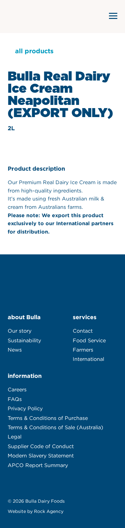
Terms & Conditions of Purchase (48, 418)
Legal (14, 436)
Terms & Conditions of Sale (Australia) (55, 427)
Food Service (89, 340)
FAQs (15, 399)
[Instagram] (16, 483)
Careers (17, 389)
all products (34, 51)
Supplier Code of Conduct (41, 446)
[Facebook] (27, 483)
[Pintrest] (39, 483)
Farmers (83, 350)
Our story (19, 331)
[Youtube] (52, 483)
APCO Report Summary (38, 465)
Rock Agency (48, 511)
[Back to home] (40, 18)
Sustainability (24, 340)
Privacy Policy (25, 408)
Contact (83, 331)
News (15, 350)
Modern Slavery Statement (41, 455)
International (88, 359)
